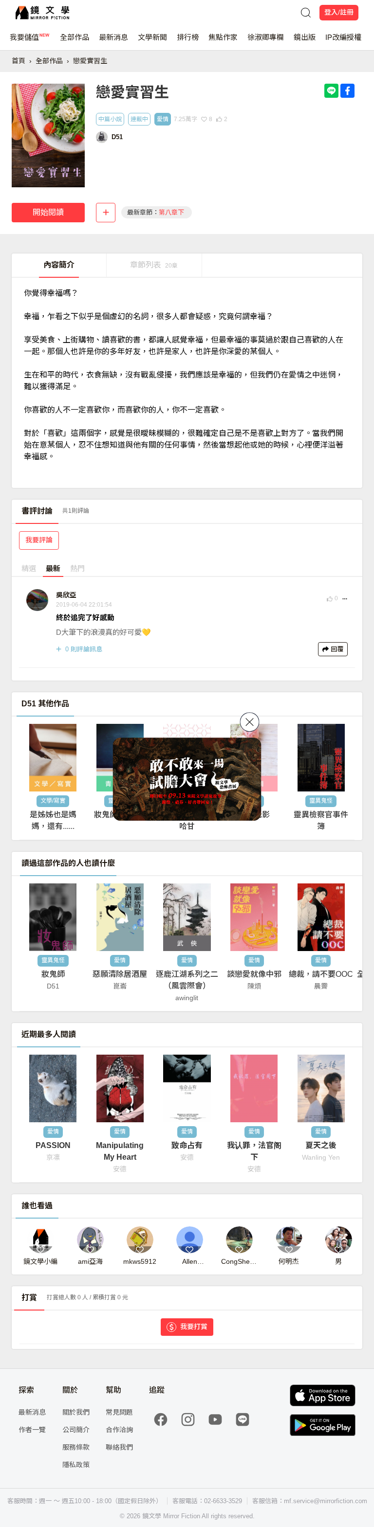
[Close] (250, 722)
